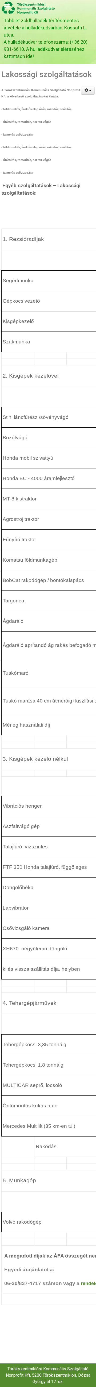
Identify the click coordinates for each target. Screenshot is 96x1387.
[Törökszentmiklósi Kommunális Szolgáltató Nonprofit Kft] (29, 7)
